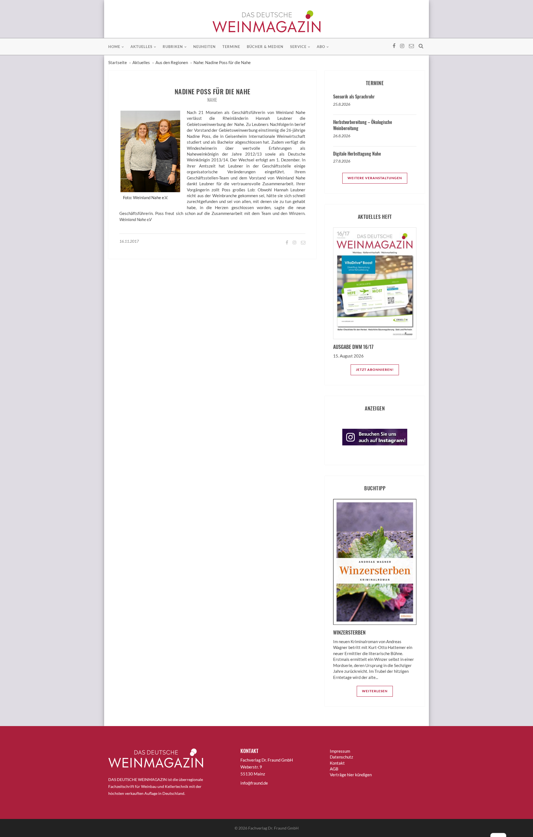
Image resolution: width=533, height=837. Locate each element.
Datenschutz (341, 756)
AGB (334, 768)
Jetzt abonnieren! (375, 369)
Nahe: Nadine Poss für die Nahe (222, 62)
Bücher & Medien (265, 46)
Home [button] (114, 46)
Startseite (117, 62)
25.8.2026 (341, 104)
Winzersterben (349, 632)
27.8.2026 (341, 161)
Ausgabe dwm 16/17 (353, 346)
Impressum (340, 751)
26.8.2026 (341, 135)
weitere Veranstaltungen (375, 178)
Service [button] (298, 46)
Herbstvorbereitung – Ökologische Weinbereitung (362, 125)
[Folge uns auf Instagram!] (294, 242)
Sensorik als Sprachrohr (354, 96)
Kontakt (337, 762)
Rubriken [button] (173, 46)
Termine (231, 46)
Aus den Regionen (171, 62)
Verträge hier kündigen (351, 774)
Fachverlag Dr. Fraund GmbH (273, 828)
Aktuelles (141, 62)
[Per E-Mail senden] (302, 242)
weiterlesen (375, 691)
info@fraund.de (254, 782)
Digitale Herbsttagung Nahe (357, 153)
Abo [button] (321, 46)
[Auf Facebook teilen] (286, 242)
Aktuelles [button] (141, 46)
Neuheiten (204, 46)
